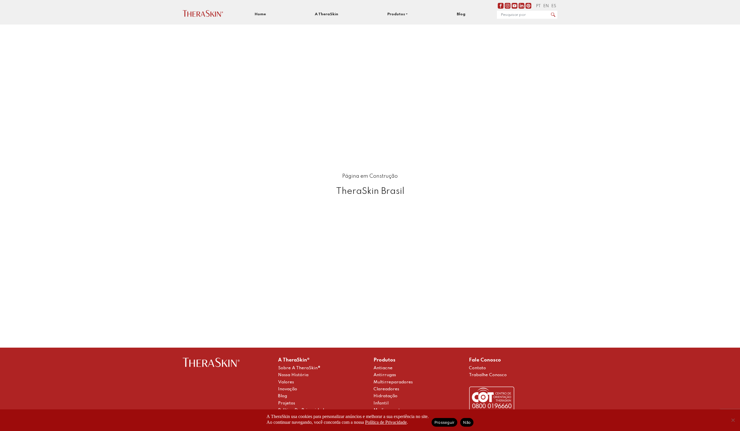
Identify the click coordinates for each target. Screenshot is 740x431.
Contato (477, 368)
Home (260, 14)
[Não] (733, 420)
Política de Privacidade (386, 422)
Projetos (286, 403)
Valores (286, 382)
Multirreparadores (393, 382)
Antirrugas (384, 375)
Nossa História (293, 375)
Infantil (380, 403)
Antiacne (383, 368)
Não (467, 422)
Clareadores (386, 389)
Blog (461, 14)
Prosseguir (444, 422)
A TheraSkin (326, 14)
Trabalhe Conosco (488, 375)
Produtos (396, 14)
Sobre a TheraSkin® (299, 368)
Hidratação (385, 396)
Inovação (287, 389)
